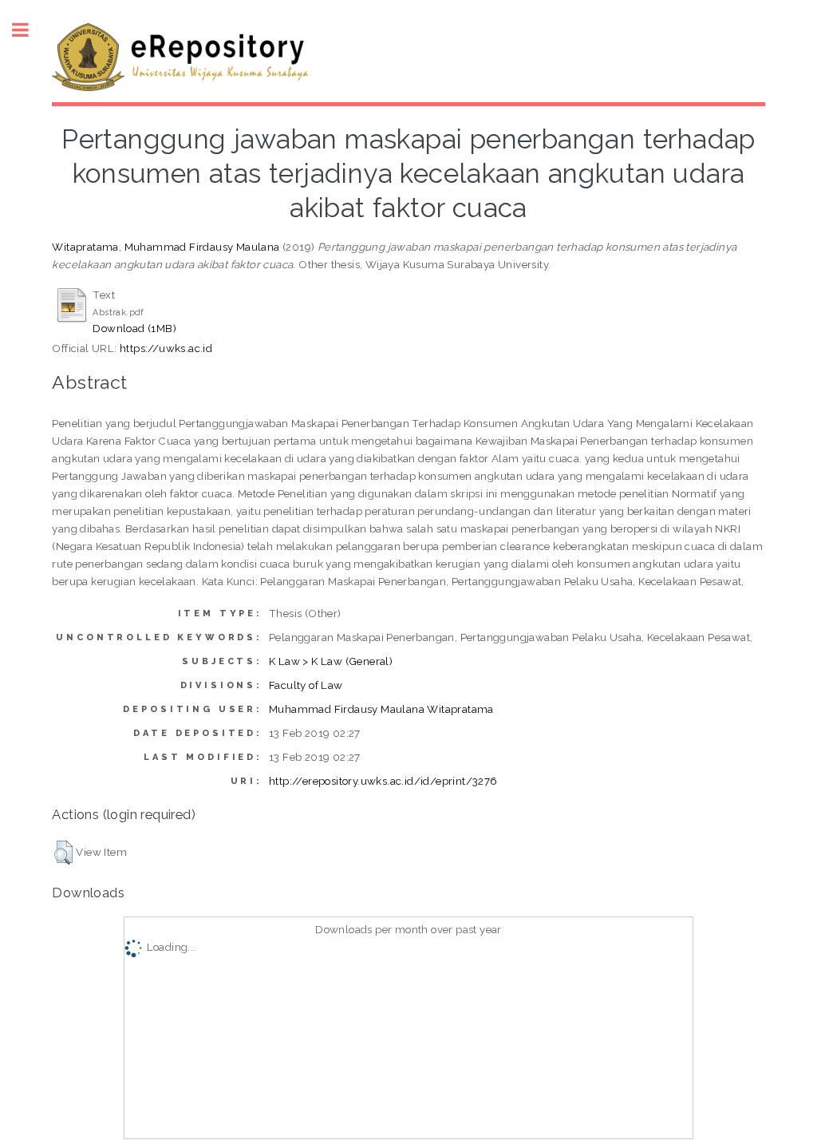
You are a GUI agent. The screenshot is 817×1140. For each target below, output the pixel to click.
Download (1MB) (134, 328)
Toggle (28, 30)
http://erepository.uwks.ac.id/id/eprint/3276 (383, 780)
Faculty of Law (306, 685)
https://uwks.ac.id (166, 348)
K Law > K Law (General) (331, 661)
